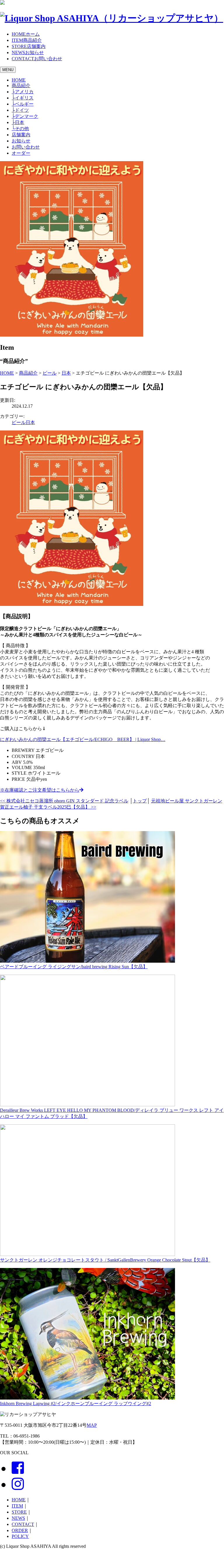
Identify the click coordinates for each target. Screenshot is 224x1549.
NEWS (18, 1518)
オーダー (21, 153)
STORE (19, 1512)
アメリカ (23, 91)
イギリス (23, 97)
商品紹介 (21, 85)
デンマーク (25, 116)
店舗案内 (21, 134)
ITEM (17, 1505)
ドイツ (20, 110)
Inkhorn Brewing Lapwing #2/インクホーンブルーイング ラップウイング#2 (75, 1403)
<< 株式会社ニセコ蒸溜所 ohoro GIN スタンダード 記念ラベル (64, 800)
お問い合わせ (26, 146)
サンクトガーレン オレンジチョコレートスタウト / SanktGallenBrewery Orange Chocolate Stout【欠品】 (105, 1259)
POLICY (20, 1536)
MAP (92, 1425)
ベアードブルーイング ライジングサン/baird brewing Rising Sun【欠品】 (74, 966)
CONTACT (23, 1524)
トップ (140, 800)
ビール (19, 422)
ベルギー (23, 103)
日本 (18, 122)
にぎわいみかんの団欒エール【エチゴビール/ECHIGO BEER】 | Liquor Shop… (82, 739)
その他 (20, 128)
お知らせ (21, 140)
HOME (19, 79)
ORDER (20, 1530)
